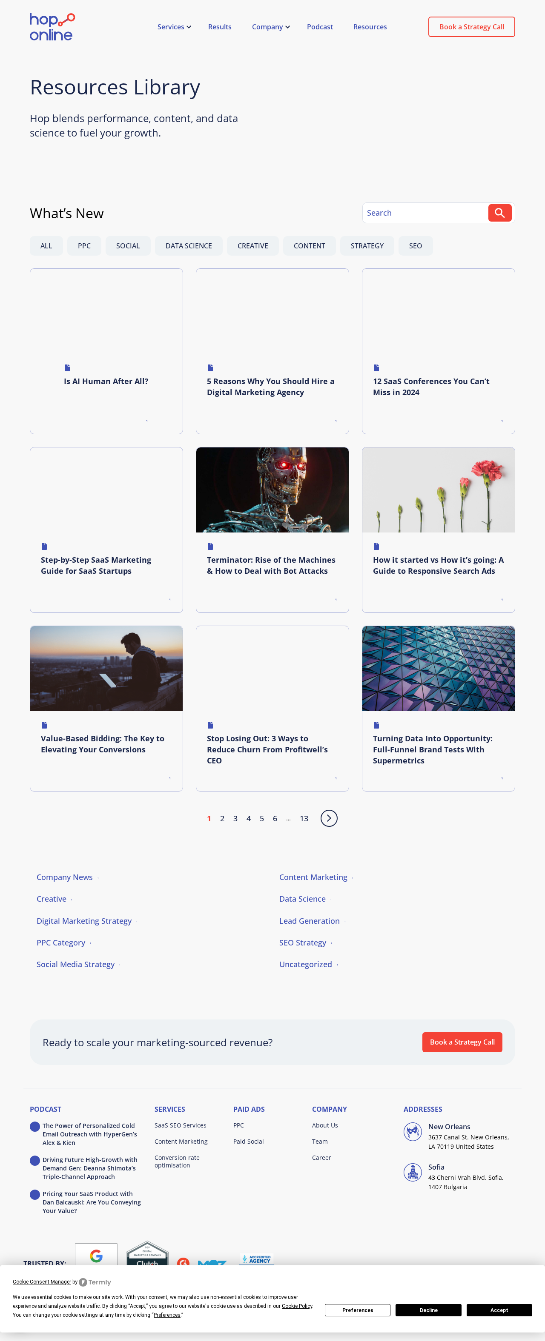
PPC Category (61, 942)
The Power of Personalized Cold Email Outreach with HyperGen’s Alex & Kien (90, 1134)
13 (304, 818)
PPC (84, 246)
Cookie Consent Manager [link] (42, 1282)
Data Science (189, 246)
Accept (499, 1310)
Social (128, 246)
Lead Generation (309, 921)
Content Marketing (313, 877)
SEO (415, 246)
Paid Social (248, 1141)
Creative (253, 246)
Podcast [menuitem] (320, 26)
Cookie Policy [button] (297, 1306)
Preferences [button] (167, 1315)
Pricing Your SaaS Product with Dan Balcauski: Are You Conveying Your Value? (92, 1202)
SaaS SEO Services (181, 1125)
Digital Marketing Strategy (84, 921)
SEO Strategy (302, 942)
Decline (429, 1310)
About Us (325, 1125)
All (46, 246)
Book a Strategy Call (471, 26)
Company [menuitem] (267, 26)
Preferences (357, 1310)
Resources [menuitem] (370, 26)
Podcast (45, 1109)
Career (321, 1157)
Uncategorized (305, 964)
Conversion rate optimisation (177, 1161)
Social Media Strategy (76, 964)
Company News (65, 877)
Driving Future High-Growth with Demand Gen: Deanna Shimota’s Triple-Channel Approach (90, 1168)
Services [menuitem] (171, 26)
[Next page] (327, 818)
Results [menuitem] (220, 26)
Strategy (367, 246)
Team (320, 1141)
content (309, 246)
